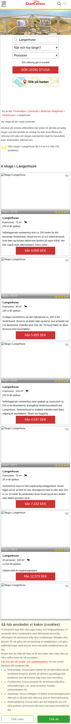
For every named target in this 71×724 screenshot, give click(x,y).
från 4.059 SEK (35, 250)
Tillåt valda (17, 719)
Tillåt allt (54, 719)
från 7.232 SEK (35, 504)
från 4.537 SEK (35, 419)
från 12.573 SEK (35, 576)
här (27, 665)
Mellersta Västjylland (52, 111)
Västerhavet (8, 115)
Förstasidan (19, 111)
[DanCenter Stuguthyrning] (35, 4)
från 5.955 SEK (35, 335)
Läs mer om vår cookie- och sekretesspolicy (24, 661)
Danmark (33, 111)
